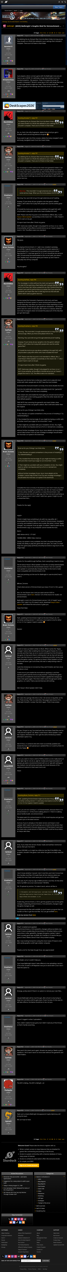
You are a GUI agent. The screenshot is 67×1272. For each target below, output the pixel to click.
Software (4, 1230)
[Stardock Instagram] (21, 1219)
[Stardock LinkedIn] (20, 1222)
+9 (8, 1101)
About (38, 1233)
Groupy (3, 1247)
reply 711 (37, 795)
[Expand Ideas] (37, 1191)
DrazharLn (8, 195)
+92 (8, 133)
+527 (8, 57)
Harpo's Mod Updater (24, 217)
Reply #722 (20, 1016)
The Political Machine (23, 1245)
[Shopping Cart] (62, 2)
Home (4, 21)
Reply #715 (20, 755)
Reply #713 (20, 694)
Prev (44, 33)
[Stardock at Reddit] (10, 1222)
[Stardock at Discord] (14, 1222)
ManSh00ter (8, 122)
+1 (8, 1132)
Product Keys (56, 1240)
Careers (39, 1240)
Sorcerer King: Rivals (23, 1252)
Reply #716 (20, 788)
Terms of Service (32, 1269)
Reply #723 (20, 1047)
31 (56, 33)
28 (50, 33)
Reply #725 (20, 1110)
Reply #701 (20, 35)
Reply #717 (20, 841)
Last (63, 33)
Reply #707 (20, 273)
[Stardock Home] (6, 2)
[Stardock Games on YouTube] (15, 1219)
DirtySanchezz (8, 80)
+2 (8, 206)
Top (63, 35)
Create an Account (58, 1238)
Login (21, 10)
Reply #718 (20, 869)
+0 (8, 258)
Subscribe (46, 1261)
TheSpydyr (8, 1090)
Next (59, 33)
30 (54, 33)
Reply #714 (20, 727)
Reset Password (57, 1242)
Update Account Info (58, 1245)
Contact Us (39, 1249)
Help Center (56, 1233)
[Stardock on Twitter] (9, 1219)
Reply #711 (20, 614)
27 (47, 33)
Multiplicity (4, 1245)
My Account (56, 1235)
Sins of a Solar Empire (13, 21)
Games (20, 1230)
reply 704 (33, 280)
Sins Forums (46, 35)
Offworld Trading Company (25, 1247)
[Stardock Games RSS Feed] (23, 1222)
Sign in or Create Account (28, 1165)
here (32, 595)
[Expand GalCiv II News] (35, 1208)
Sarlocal (8, 656)
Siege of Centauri (22, 1249)
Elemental (20, 1235)
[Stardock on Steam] (25, 1219)
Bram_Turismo (8, 247)
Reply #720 (20, 956)
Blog (38, 1235)
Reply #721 (20, 987)
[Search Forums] (65, 2)
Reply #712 (20, 645)
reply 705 (35, 326)
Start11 (3, 1238)
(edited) (54, 184)
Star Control (21, 1242)
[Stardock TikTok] (17, 1222)
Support (56, 1230)
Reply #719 (20, 923)
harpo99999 (8, 766)
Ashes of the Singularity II (24, 1233)
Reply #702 (20, 69)
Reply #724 (20, 1079)
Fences (3, 1240)
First (41, 33)
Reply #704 (20, 146)
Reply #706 (20, 236)
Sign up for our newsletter (10, 1260)
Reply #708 (20, 319)
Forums (39, 1252)
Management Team (42, 1238)
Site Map (45, 1269)
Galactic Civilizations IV (24, 1238)
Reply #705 (20, 184)
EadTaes (8, 157)
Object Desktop (5, 1233)
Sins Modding (23, 21)
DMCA (39, 1269)
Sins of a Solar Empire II (24, 1240)
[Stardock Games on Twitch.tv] (18, 1219)
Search (15, 10)
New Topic (59, 7)
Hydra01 (8, 1121)
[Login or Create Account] (59, 2)
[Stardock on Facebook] (12, 1219)
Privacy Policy (23, 1269)
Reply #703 (20, 111)
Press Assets (40, 1245)
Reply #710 (20, 557)
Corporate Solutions (6, 1235)
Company (40, 1230)
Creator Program (41, 1247)
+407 (8, 777)
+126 (8, 91)
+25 (8, 168)
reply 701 (35, 118)
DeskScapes (4, 1242)
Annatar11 (8, 46)
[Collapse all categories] (64, 1176)
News (38, 1242)
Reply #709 (20, 441)
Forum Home (8, 10)
